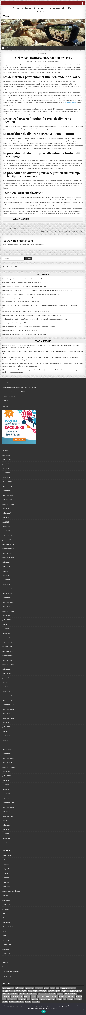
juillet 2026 (6, 459)
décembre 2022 (8, 651)
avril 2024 (6, 580)
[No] (83, 1009)
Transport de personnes (11, 971)
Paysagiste (62, 996)
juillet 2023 (6, 620)
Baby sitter (6, 869)
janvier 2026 (7, 486)
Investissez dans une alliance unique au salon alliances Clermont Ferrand (28, 327)
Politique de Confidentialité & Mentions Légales (19, 387)
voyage (5, 1002)
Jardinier (60, 994)
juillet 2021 (6, 727)
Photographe (7, 944)
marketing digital (16, 996)
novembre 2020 (8, 758)
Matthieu (30, 61)
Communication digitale (68, 988)
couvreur (17, 991)
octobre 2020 (7, 762)
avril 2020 (6, 789)
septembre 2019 (8, 816)
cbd (57, 988)
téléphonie (78, 999)
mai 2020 (5, 785)
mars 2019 (6, 843)
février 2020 (7, 798)
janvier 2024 (7, 593)
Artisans (5, 860)
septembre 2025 (8, 504)
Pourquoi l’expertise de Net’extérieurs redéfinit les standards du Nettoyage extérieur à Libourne (37, 290)
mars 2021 (6, 740)
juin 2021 (5, 731)
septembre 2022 (8, 664)
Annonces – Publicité (9, 396)
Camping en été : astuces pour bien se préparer (19, 323)
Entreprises (6, 887)
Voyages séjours (8, 976)
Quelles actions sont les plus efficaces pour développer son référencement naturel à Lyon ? (35, 319)
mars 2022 (6, 691)
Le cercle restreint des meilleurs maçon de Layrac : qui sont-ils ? (25, 311)
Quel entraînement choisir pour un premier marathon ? (22, 357)
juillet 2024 (6, 566)
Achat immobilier (8, 988)
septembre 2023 (8, 611)
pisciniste (71, 996)
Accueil (5, 383)
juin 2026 (5, 464)
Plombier (79, 996)
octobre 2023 (7, 606)
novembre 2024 (8, 549)
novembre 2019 (8, 807)
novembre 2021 (8, 709)
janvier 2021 (6, 749)
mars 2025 (6, 531)
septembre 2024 (8, 557)
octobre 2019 (7, 812)
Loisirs (5, 913)
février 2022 (7, 696)
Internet (5, 909)
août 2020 (6, 771)
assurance (39, 988)
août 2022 (6, 669)
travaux (70, 999)
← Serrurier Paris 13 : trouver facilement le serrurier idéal (22, 229)
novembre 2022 (8, 656)
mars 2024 (6, 584)
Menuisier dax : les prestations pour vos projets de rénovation (24, 286)
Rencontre (43, 54)
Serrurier (35, 999)
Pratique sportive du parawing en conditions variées (21, 301)
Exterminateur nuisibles (11, 891)
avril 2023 (6, 633)
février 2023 (7, 642)
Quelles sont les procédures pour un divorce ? (43, 58)
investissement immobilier (47, 994)
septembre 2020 (8, 767)
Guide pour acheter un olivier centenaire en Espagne (21, 351)
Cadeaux (5, 878)
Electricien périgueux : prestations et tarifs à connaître (22, 298)
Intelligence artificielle (10, 994)
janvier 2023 (7, 647)
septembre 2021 (8, 718)
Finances (5, 895)
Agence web (6, 855)
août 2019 (5, 820)
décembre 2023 (8, 598)
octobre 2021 (7, 713)
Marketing (6, 922)
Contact (5, 401)
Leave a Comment (54, 61)
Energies (5, 882)
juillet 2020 (6, 776)
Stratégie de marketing (47, 999)
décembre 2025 (8, 491)
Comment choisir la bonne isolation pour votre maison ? (22, 283)
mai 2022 (5, 682)
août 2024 (6, 562)
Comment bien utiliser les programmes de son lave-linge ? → (63, 231)
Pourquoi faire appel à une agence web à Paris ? (19, 330)
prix (4, 999)
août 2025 (6, 508)
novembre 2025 (8, 495)
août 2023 (6, 615)
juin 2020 (5, 780)
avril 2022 (6, 687)
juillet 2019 (6, 825)
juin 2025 (5, 517)
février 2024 (7, 589)
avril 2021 (6, 736)
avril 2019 (6, 838)
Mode (4, 936)
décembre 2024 (8, 544)
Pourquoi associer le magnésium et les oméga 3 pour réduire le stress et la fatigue (32, 315)
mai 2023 (5, 629)
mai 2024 (5, 575)
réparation (22, 999)
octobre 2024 (7, 553)
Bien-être (5, 873)
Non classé (6, 940)
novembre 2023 (8, 602)
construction (7, 991)
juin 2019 (5, 829)
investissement (32, 994)
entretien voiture (54, 991)
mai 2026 (5, 468)
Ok (44, 1012)
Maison (5, 918)
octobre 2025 (7, 500)
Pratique (5, 949)
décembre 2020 (8, 754)
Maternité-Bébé (8, 927)
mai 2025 (5, 522)
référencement (12, 999)
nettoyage (41, 996)
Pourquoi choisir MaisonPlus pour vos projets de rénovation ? (24, 334)
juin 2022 (5, 678)
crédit (24, 991)
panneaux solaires (51, 996)
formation (65, 991)
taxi (64, 999)
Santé (4, 958)
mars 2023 (6, 638)
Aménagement (19, 988)
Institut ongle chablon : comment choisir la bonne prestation (23, 279)
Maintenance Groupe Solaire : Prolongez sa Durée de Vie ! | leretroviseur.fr (29, 370)
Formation (6, 900)
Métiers (5, 931)
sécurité (58, 999)
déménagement (32, 991)
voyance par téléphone (16, 1002)
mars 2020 (6, 794)
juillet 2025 (6, 513)
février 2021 (7, 745)
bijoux (52, 988)
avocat (46, 988)
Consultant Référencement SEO (13, 392)
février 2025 (7, 535)
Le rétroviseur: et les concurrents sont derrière (43, 8)
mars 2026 (6, 477)
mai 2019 (5, 834)
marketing (6, 996)
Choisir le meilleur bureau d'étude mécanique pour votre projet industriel (29, 345)
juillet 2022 (6, 673)
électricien (35, 1002)
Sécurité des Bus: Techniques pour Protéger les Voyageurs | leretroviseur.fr (30, 363)
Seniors (5, 962)
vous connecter (17, 245)
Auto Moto (6, 864)
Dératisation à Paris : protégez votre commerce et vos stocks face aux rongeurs (31, 294)
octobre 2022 (7, 660)
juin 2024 (5, 571)
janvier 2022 (7, 700)
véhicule (27, 1002)
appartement (30, 988)
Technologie (6, 967)
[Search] (82, 3)
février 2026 (7, 482)
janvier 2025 (7, 540)
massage (27, 996)
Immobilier (6, 904)
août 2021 (5, 722)
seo (28, 999)
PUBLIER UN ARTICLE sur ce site (14, 267)
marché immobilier (70, 994)
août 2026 (6, 455)
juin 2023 (5, 624)
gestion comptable (76, 991)
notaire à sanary (70, 103)
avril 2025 (6, 526)
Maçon (34, 996)
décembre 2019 (8, 803)
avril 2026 (6, 473)
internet (22, 994)
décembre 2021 (8, 705)
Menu (7, 16)
